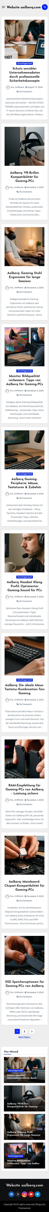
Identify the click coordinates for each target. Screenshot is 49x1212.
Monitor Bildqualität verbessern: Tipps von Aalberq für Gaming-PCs (24, 380)
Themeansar (24, 1208)
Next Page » (25, 1037)
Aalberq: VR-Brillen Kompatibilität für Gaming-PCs (24, 177)
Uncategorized (24, 63)
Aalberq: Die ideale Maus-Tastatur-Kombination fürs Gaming (24, 689)
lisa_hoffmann (17, 87)
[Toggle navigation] (3, 7)
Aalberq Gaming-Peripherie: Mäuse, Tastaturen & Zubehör (24, 483)
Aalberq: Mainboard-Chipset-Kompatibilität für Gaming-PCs (24, 885)
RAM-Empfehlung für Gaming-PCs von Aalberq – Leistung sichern (25, 789)
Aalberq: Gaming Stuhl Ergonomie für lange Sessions (24, 277)
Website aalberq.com (24, 7)
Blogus (39, 1204)
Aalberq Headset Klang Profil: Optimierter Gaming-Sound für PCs (24, 586)
